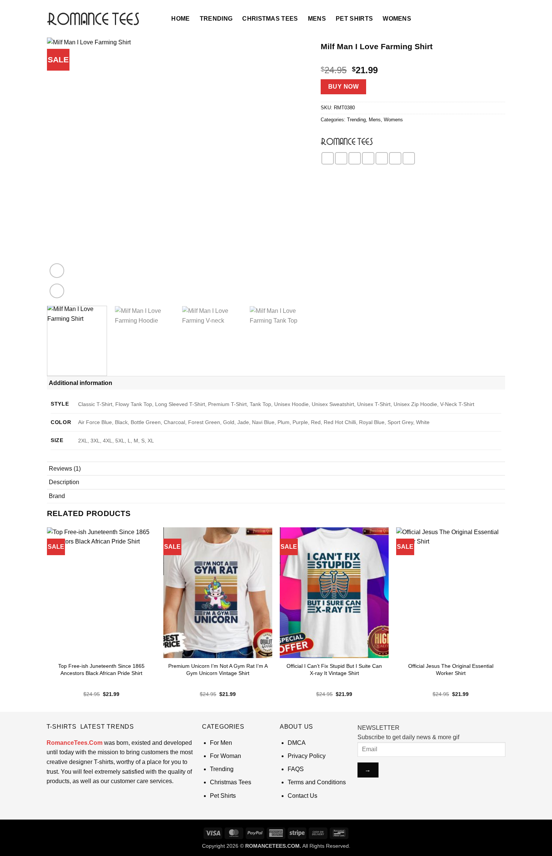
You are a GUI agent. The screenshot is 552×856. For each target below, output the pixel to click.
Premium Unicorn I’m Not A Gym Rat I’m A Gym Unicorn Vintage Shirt (218, 669)
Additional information (80, 383)
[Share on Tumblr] (409, 158)
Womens (397, 18)
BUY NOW (343, 86)
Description (64, 482)
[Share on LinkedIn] (395, 158)
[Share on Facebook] (327, 158)
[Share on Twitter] (341, 158)
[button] (155, 18)
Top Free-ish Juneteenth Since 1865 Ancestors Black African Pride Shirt (101, 669)
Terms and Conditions (317, 782)
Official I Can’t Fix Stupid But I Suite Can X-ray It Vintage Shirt (334, 669)
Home (180, 18)
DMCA (297, 743)
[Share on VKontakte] (382, 158)
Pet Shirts (354, 18)
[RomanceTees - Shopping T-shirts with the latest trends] (93, 18)
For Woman (225, 756)
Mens (317, 18)
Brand (57, 496)
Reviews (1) (65, 468)
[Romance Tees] (347, 141)
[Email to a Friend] (354, 158)
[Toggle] (496, 382)
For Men (221, 743)
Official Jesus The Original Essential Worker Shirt (450, 669)
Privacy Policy (307, 756)
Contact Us (302, 796)
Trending (216, 18)
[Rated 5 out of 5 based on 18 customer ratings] (413, 58)
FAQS (296, 769)
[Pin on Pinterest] (368, 158)
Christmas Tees (270, 18)
